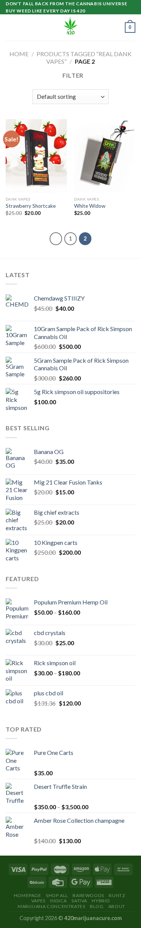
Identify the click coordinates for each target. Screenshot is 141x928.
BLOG (96, 906)
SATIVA (79, 900)
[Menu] (10, 27)
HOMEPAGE (27, 895)
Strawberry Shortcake (31, 206)
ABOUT (116, 906)
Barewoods (88, 895)
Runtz (117, 895)
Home (19, 53)
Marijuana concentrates (51, 906)
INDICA (58, 900)
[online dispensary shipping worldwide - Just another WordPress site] (70, 27)
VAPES (38, 900)
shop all (57, 895)
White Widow (89, 206)
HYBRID (101, 900)
